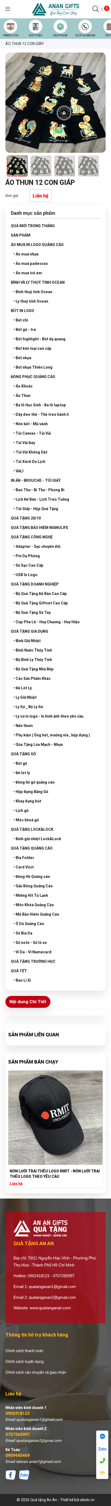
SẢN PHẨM (60, 35)
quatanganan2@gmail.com (52, 1297)
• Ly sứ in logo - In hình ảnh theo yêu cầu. (48, 716)
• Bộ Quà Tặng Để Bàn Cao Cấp (40, 593)
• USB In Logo (25, 575)
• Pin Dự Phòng (26, 556)
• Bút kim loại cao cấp (32, 348)
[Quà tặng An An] (55, 9)
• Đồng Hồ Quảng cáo (31, 876)
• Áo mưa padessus (30, 263)
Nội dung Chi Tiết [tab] (27, 1001)
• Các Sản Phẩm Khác (32, 678)
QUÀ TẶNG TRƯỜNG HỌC (33, 961)
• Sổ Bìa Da (22, 933)
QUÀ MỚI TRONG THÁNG (33, 226)
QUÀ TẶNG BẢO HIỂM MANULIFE (39, 527)
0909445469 (17, 1455)
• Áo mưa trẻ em (27, 273)
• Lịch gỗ (21, 810)
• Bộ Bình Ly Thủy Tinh (32, 659)
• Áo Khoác (23, 386)
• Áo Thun (21, 395)
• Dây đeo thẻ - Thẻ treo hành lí (41, 414)
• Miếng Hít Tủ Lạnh (30, 895)
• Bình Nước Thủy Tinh (32, 650)
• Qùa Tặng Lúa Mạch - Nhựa (38, 744)
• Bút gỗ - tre (24, 329)
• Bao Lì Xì (22, 980)
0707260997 (17, 1434)
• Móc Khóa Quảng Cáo (33, 905)
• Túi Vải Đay (24, 443)
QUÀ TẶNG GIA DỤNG (29, 631)
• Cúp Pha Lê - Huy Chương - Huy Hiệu (46, 622)
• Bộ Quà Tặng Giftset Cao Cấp (40, 603)
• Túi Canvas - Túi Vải (32, 433)
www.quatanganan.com (50, 1308)
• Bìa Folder (23, 858)
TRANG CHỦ (10, 35)
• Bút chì (20, 320)
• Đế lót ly (21, 773)
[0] (102, 9)
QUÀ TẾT (19, 971)
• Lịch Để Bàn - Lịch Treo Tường (41, 499)
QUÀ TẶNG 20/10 (26, 518)
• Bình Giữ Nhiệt (27, 641)
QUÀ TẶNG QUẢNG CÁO (32, 848)
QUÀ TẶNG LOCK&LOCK (32, 829)
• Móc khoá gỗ (26, 820)
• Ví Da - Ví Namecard (32, 952)
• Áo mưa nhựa (26, 254)
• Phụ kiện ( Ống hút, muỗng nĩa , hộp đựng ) (51, 735)
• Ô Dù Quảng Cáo (28, 924)
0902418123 (17, 1413)
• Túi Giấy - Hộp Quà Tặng (35, 509)
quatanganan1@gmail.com (52, 1286)
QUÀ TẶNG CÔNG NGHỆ (32, 537)
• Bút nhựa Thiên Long (33, 367)
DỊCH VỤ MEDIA (85, 35)
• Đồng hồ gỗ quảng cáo (34, 782)
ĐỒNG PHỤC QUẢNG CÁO (33, 377)
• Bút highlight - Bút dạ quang (39, 339)
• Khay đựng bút (27, 801)
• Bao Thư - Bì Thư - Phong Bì (38, 490)
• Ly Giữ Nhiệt (25, 697)
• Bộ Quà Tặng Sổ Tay (32, 612)
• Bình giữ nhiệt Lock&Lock (37, 839)
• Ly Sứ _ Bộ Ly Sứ (28, 707)
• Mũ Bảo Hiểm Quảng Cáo (36, 914)
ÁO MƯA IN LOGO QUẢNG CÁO (37, 245)
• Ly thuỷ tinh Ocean (30, 301)
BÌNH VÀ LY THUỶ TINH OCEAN (38, 282)
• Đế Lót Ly (22, 688)
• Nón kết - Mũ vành (30, 424)
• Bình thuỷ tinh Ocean (32, 292)
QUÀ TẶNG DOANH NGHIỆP (35, 584)
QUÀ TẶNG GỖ (23, 754)
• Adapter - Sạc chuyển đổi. (37, 546)
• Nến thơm (23, 725)
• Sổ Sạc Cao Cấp (28, 565)
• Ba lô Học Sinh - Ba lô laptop (39, 405)
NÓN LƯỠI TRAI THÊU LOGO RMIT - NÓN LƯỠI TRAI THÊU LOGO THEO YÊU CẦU (55, 1174)
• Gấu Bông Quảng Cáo (33, 886)
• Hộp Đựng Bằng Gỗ (30, 792)
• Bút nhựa (22, 358)
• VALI (18, 471)
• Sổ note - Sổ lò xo (30, 942)
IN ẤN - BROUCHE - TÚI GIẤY (36, 480)
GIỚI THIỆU (36, 35)
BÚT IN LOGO (22, 311)
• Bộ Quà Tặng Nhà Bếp (33, 669)
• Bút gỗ (20, 763)
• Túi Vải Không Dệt (30, 452)
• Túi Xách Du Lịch (29, 461)
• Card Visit (23, 867)
